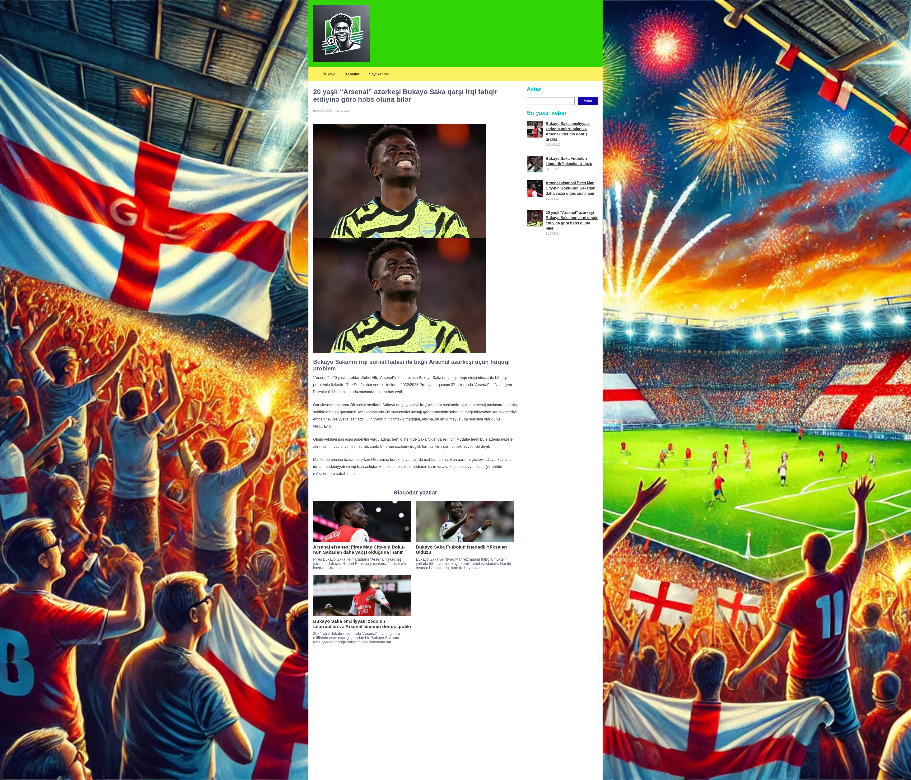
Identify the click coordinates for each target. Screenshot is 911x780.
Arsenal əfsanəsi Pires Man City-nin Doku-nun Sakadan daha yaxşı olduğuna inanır (359, 550)
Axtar (534, 89)
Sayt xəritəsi (379, 74)
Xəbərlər (352, 74)
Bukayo (329, 74)
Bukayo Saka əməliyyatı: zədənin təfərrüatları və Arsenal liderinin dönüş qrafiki (362, 624)
